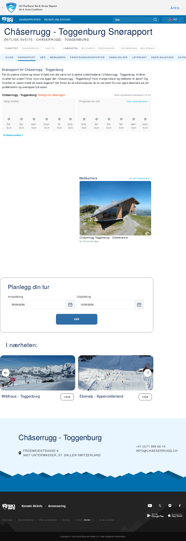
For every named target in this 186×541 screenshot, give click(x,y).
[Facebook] (180, 506)
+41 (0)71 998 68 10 (150, 446)
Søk (77, 319)
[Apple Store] (175, 515)
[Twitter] (160, 506)
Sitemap (66, 519)
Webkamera (58, 57)
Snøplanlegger (162, 57)
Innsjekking (15, 296)
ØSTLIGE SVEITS (18, 39)
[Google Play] (155, 515)
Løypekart (139, 57)
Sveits (50, 48)
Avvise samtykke (106, 519)
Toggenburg (30, 48)
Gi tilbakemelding (12, 135)
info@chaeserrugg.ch (157, 451)
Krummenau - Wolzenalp (138, 48)
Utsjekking (84, 296)
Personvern (7, 519)
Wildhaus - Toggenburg (98, 48)
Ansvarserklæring (25, 519)
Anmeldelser (118, 57)
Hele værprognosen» (138, 101)
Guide (9, 57)
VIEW (67, 396)
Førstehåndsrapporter (87, 57)
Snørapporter (30, 19)
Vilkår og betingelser (48, 519)
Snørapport (27, 57)
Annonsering (57, 506)
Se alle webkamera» (140, 178)
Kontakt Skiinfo (32, 506)
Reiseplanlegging (57, 19)
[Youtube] (150, 506)
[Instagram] (170, 506)
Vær (43, 57)
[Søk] (155, 19)
